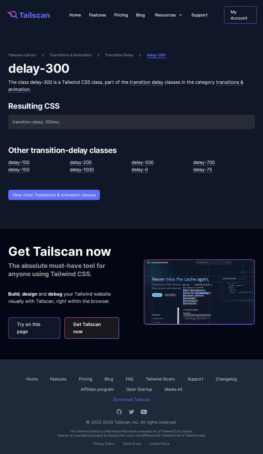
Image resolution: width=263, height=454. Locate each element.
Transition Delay (119, 55)
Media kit (174, 389)
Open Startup (139, 389)
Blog (140, 14)
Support (199, 14)
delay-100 (19, 162)
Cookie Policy (159, 444)
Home (75, 14)
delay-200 (81, 162)
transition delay (146, 82)
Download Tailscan (131, 399)
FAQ (129, 379)
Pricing (121, 14)
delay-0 (140, 169)
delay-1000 (82, 169)
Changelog (226, 379)
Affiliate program (97, 389)
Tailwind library (160, 379)
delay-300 (156, 55)
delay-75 (202, 169)
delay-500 (143, 162)
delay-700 (204, 162)
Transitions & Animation (71, 55)
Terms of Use (132, 444)
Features (97, 14)
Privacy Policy (103, 444)
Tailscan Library (22, 55)
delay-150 (19, 169)
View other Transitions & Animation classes (54, 194)
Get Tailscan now (87, 328)
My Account (239, 15)
